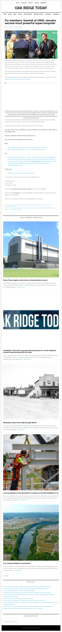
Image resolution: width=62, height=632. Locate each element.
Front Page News (15, 205)
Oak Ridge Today (31, 8)
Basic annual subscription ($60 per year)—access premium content (26, 149)
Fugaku (18, 208)
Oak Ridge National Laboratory (27, 205)
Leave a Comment (18, 27)
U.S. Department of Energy (14, 209)
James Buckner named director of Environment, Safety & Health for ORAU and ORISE (27, 592)
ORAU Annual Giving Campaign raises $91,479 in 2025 (18, 598)
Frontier (13, 208)
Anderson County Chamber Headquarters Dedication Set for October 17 (23, 608)
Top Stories (47, 205)
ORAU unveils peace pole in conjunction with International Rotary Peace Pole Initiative (27, 586)
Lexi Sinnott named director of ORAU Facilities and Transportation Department (25, 588)
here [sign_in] (34, 135)
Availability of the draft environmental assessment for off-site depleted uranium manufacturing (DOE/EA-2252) (29, 351)
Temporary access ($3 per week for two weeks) (21, 173)
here (44, 189)
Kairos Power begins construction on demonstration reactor (25, 280)
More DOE (6, 576)
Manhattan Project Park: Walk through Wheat (19, 423)
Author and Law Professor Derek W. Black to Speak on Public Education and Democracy (27, 606)
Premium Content (39, 205)
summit (44, 208)
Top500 (6, 209)
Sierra (40, 208)
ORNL (37, 208)
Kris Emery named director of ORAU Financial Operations (19, 590)
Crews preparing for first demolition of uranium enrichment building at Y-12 (31, 493)
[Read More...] (21, 287)
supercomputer (50, 208)
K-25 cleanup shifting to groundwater (17, 563)
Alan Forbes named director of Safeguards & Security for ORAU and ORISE (24, 600)
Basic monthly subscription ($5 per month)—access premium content (27, 147)
